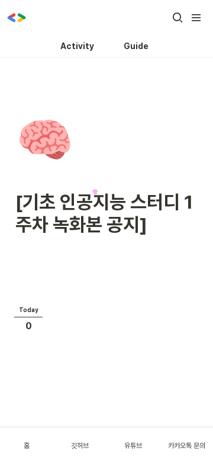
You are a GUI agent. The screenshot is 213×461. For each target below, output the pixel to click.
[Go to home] (16, 17)
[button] (177, 17)
